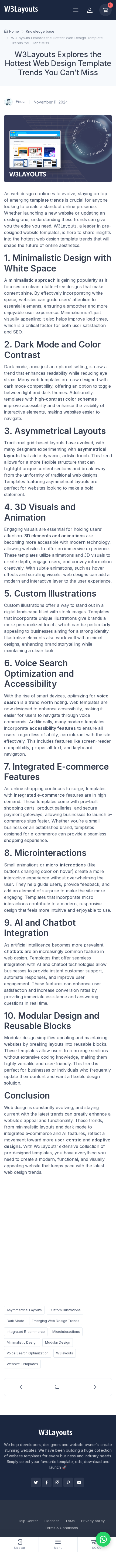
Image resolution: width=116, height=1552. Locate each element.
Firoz (20, 101)
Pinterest (68, 1482)
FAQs (70, 1521)
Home (14, 31)
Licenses (52, 1521)
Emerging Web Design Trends (55, 1321)
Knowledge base (40, 31)
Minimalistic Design (22, 1342)
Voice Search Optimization (28, 1353)
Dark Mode (15, 1321)
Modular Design (57, 1342)
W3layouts (64, 1353)
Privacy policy (93, 1521)
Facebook (47, 1482)
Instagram (57, 1482)
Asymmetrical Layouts (24, 1310)
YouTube (79, 1482)
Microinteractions (66, 1332)
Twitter (36, 1482)
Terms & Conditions (61, 1528)
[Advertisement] (58, 1239)
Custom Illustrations (65, 1310)
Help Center (28, 1521)
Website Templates (22, 1364)
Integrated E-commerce (26, 1332)
